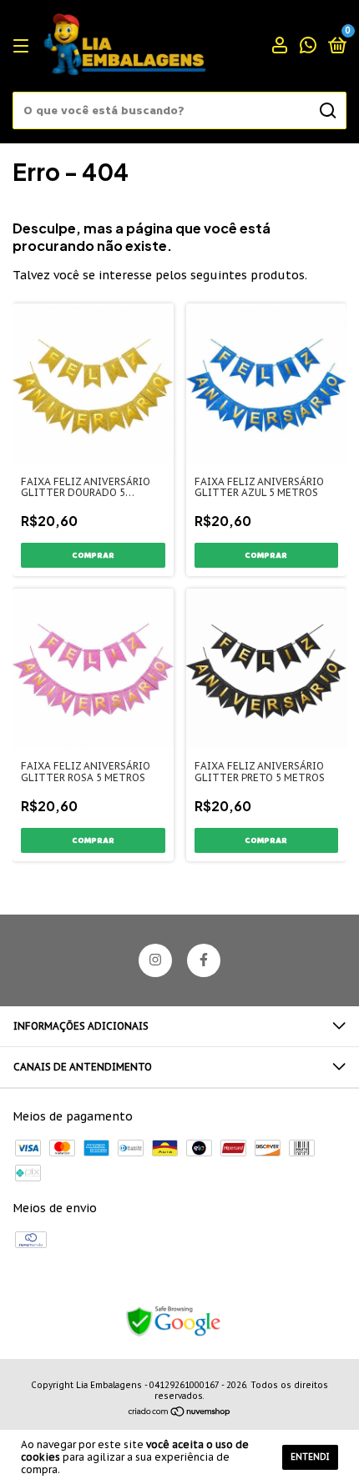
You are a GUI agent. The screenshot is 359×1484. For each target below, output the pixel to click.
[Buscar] (327, 111)
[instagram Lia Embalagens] (155, 960)
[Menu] (24, 46)
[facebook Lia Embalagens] (203, 960)
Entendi (310, 1456)
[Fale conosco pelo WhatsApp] (308, 47)
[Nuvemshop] (180, 1413)
